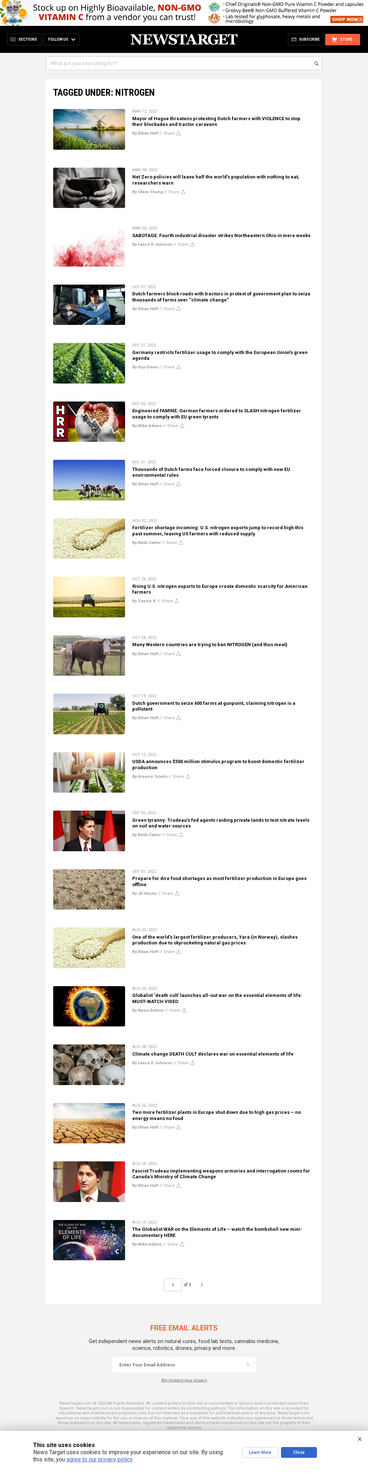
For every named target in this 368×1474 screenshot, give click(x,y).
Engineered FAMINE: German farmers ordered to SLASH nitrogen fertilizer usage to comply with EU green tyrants (216, 413)
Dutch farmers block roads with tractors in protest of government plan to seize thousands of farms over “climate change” (221, 296)
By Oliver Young (147, 192)
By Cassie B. (144, 601)
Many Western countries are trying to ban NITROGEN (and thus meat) (210, 644)
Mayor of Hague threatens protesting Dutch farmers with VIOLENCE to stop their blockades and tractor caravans (216, 121)
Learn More (260, 1452)
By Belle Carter (146, 542)
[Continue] (248, 1365)
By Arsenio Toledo (149, 776)
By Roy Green (145, 367)
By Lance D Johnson (152, 244)
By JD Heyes (144, 893)
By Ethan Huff (145, 133)
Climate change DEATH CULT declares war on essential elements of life (213, 1054)
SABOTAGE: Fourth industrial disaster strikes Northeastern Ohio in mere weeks (221, 235)
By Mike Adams (147, 425)
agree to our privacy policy (99, 1459)
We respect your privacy (184, 1380)
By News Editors (148, 1010)
